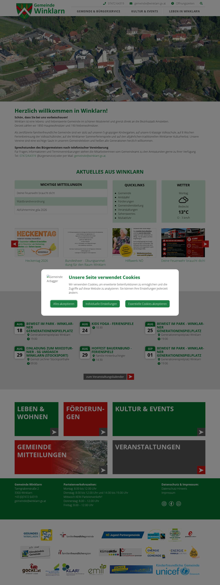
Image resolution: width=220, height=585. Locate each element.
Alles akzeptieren (63, 304)
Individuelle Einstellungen (101, 304)
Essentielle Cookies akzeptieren (147, 304)
